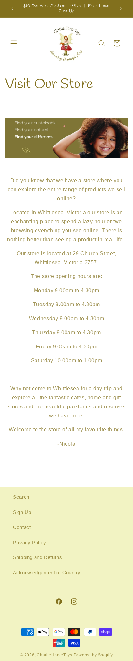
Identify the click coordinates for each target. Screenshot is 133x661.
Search (21, 497)
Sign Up (22, 512)
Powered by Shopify (93, 655)
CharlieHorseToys (54, 655)
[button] (13, 43)
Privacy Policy (29, 542)
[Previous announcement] (12, 9)
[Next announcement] (121, 9)
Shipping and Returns (37, 557)
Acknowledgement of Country (46, 572)
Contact (22, 527)
